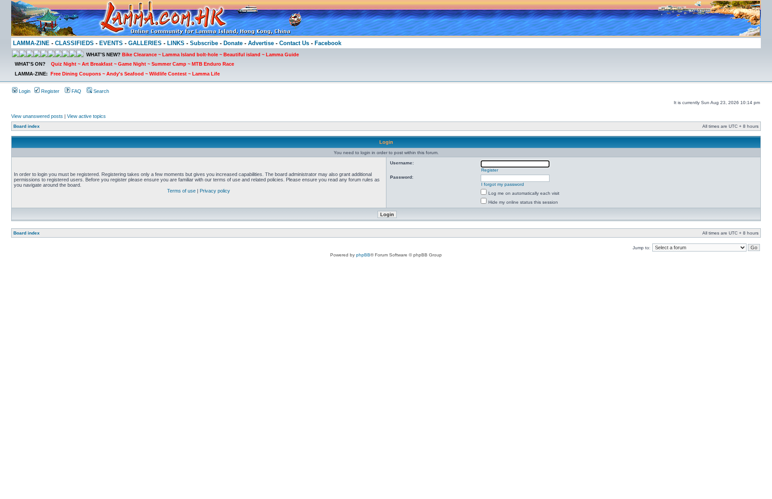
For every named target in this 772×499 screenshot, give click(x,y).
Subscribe (204, 43)
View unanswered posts (37, 116)
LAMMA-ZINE (31, 43)
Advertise (261, 43)
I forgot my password (502, 184)
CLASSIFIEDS (74, 43)
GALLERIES (145, 43)
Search (100, 91)
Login (23, 91)
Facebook (328, 43)
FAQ (75, 91)
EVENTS (111, 43)
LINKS (176, 43)
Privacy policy (215, 190)
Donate (233, 43)
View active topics (86, 116)
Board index (26, 126)
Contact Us (294, 43)
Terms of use (181, 190)
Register (49, 91)
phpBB (363, 254)
